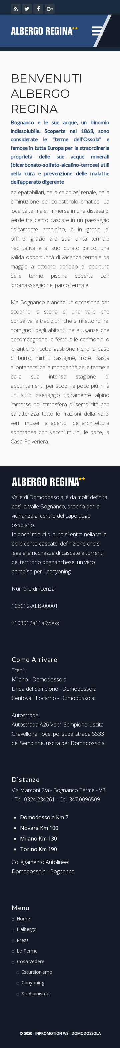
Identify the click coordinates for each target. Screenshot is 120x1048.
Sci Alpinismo (36, 993)
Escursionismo (37, 972)
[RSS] (16, 9)
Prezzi (23, 940)
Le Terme (27, 951)
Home (23, 918)
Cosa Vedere (30, 961)
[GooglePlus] (50, 9)
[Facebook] (38, 9)
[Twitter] (27, 9)
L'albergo (27, 929)
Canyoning (33, 982)
